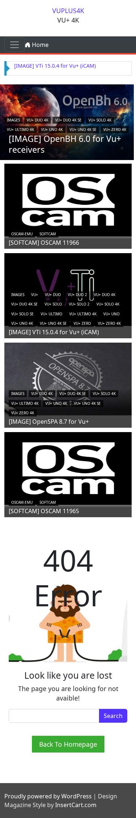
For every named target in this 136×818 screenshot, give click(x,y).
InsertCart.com (75, 805)
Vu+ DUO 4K (37, 120)
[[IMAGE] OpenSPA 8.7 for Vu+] (68, 378)
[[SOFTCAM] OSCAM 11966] (68, 199)
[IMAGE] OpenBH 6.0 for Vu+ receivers (65, 144)
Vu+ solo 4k (99, 120)
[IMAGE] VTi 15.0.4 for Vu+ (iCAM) (55, 65)
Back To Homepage (68, 744)
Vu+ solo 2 (79, 304)
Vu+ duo (53, 294)
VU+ (34, 294)
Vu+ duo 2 (77, 294)
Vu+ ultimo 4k (20, 129)
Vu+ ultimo (51, 313)
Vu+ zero (82, 323)
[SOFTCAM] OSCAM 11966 (44, 243)
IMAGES (13, 120)
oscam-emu (22, 233)
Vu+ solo (53, 304)
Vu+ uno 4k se (83, 129)
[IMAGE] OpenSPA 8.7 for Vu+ (49, 422)
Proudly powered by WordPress (48, 796)
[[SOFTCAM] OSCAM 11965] (68, 467)
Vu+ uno (111, 313)
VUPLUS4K (68, 10)
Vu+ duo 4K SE (68, 120)
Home (39, 45)
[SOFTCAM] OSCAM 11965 (44, 511)
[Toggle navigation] (14, 44)
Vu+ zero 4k (114, 129)
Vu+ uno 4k (52, 129)
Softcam (48, 233)
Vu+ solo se (22, 313)
